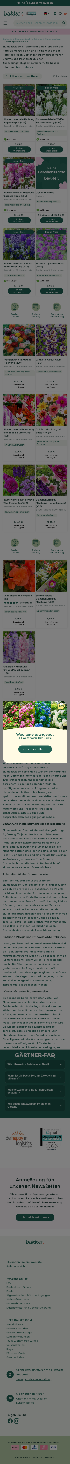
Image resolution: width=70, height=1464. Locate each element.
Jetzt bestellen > (35, 749)
